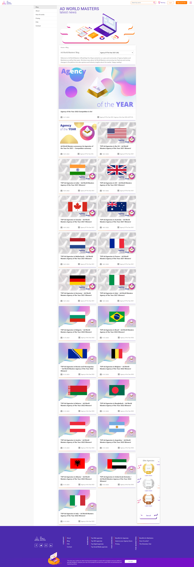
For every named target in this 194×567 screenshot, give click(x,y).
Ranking (163, 2)
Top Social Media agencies (99, 547)
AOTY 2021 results (133, 117)
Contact (38, 26)
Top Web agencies (96, 538)
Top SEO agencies (96, 541)
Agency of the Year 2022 (121, 117)
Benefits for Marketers (146, 538)
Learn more (148, 475)
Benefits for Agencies (121, 538)
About (38, 11)
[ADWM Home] (40, 537)
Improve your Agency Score (123, 541)
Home (62, 47)
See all (148, 515)
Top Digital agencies (97, 544)
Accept (131, 561)
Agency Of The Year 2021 (107, 117)
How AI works (40, 14)
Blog (37, 7)
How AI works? (144, 541)
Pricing (38, 18)
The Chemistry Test (145, 544)
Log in (170, 2)
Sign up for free (181, 2)
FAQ (37, 22)
